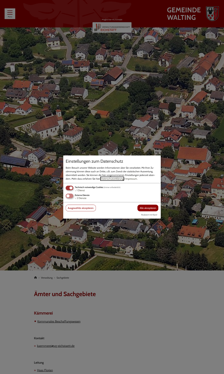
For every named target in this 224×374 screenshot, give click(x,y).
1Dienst (80, 190)
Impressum (131, 178)
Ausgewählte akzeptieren (81, 208)
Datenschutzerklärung (112, 178)
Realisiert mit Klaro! (149, 215)
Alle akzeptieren (148, 208)
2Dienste (80, 198)
